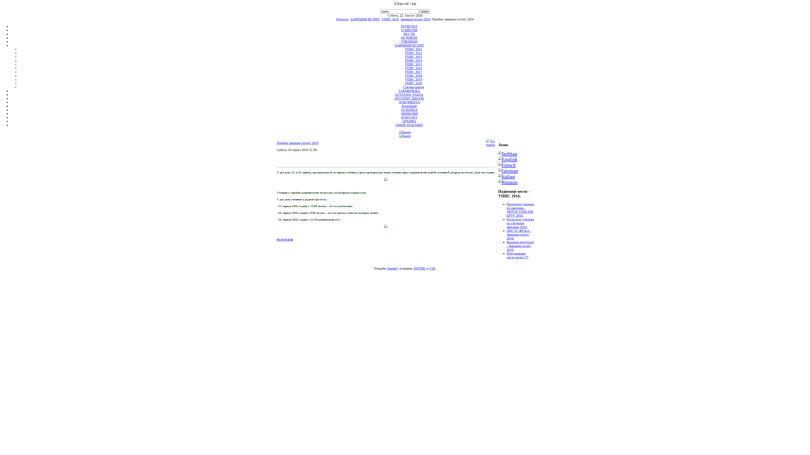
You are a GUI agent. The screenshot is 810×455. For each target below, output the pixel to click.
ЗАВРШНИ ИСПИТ (365, 19)
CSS (432, 268)
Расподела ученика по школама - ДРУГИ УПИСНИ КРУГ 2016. (520, 209)
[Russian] (508, 182)
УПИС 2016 (390, 19)
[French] (507, 165)
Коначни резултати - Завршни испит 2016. (520, 246)
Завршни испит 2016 (416, 19)
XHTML (420, 268)
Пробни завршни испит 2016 (298, 143)
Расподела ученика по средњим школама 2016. (520, 223)
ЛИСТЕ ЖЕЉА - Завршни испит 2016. (519, 234)
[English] (507, 159)
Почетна (342, 19)
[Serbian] (507, 154)
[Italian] (506, 176)
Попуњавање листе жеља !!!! (517, 255)
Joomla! (392, 268)
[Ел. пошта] (490, 145)
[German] (508, 171)
